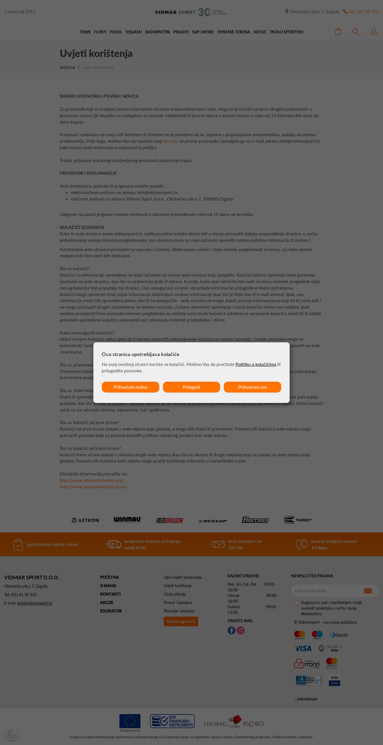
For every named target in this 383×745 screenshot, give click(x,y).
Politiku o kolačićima (256, 364)
